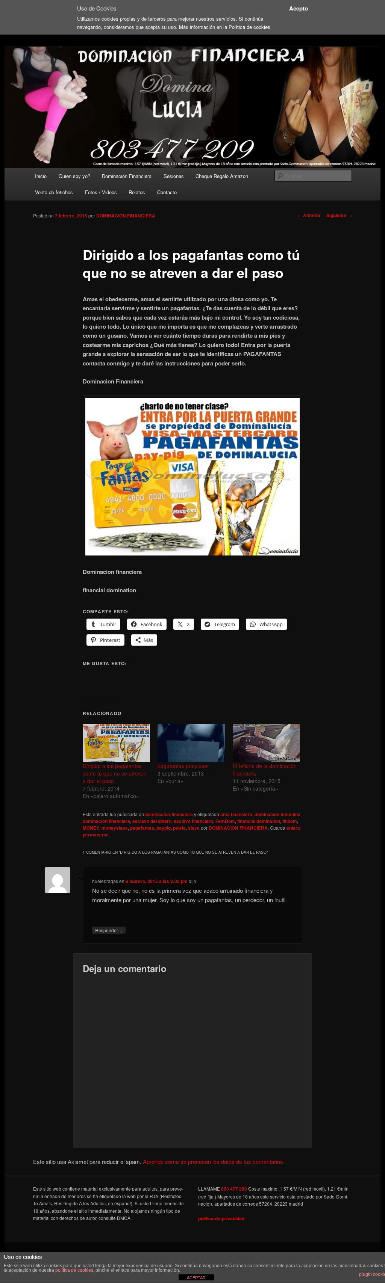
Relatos (137, 192)
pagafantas (142, 827)
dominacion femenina (277, 814)
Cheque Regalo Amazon (222, 176)
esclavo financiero (193, 821)
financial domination (258, 821)
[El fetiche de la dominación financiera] (266, 743)
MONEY (91, 827)
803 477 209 (234, 1188)
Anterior (309, 215)
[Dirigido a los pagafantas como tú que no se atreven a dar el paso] (116, 743)
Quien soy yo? (74, 176)
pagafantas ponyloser (183, 766)
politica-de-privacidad (221, 1218)
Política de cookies (249, 26)
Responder (109, 930)
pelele (179, 827)
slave (194, 827)
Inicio (41, 176)
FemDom (225, 821)
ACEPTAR (196, 1277)
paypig (163, 827)
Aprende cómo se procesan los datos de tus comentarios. (214, 1161)
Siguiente (339, 215)
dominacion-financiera (169, 814)
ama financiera (236, 814)
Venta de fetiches (54, 192)
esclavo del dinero (151, 821)
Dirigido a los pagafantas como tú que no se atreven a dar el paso (115, 773)
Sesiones (174, 176)
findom (289, 821)
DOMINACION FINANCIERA (125, 215)
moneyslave (115, 827)
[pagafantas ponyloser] (191, 743)
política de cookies (74, 1270)
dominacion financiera (106, 821)
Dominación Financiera (127, 176)
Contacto (167, 192)
